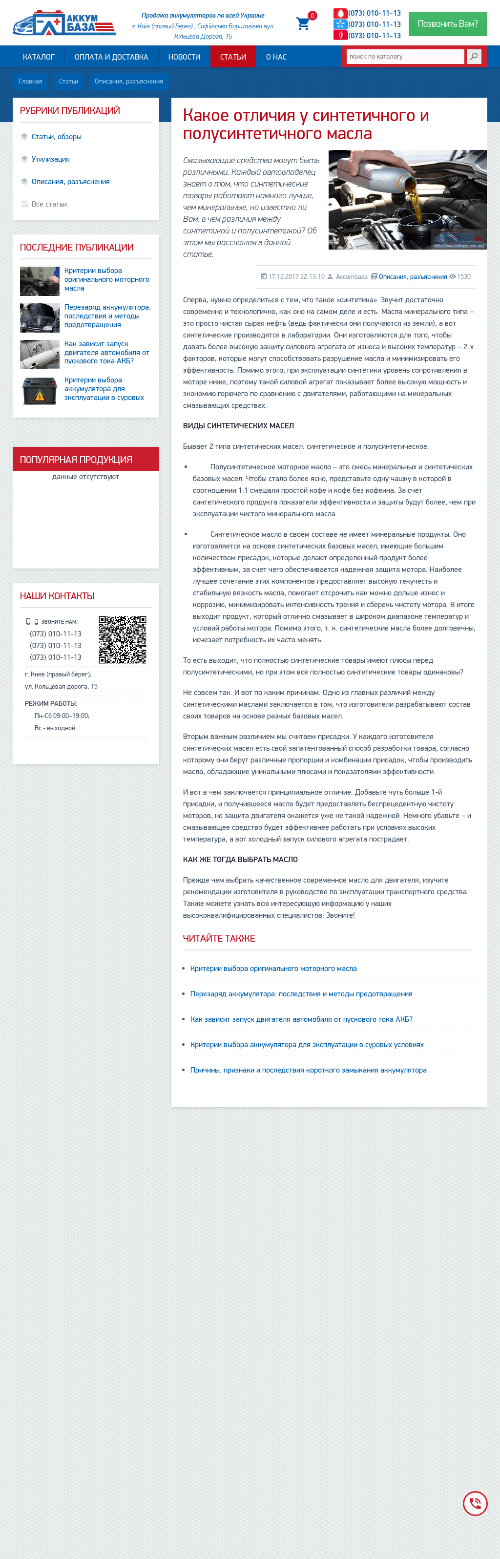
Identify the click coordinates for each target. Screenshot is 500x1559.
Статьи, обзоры (57, 137)
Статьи (233, 57)
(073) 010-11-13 (374, 13)
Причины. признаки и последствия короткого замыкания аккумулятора (308, 1070)
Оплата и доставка (111, 57)
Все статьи (49, 204)
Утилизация (51, 159)
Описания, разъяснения (129, 81)
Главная (30, 81)
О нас (276, 57)
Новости (184, 57)
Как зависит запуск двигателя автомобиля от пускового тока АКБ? (301, 1019)
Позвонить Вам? (448, 24)
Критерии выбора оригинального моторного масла (273, 968)
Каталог (39, 57)
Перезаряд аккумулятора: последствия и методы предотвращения (301, 994)
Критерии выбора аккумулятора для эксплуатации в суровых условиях (307, 1045)
